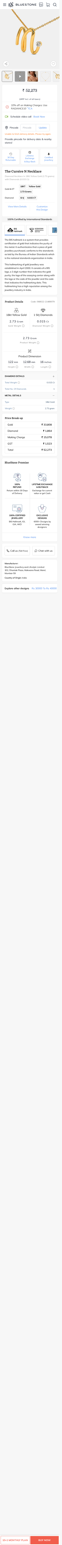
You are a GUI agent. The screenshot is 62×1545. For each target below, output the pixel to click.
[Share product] (6, 64)
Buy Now (44, 1540)
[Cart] (48, 5)
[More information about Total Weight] (19, 382)
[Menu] (5, 5)
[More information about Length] (49, 367)
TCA (29, 108)
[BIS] (15, 230)
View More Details (17, 206)
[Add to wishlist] (53, 64)
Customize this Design (42, 208)
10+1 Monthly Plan (15, 1540)
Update (43, 127)
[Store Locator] (41, 5)
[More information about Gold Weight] (23, 325)
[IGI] (36, 230)
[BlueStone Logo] (22, 4)
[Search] (55, 5)
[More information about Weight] (13, 408)
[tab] (7, 76)
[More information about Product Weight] (38, 342)
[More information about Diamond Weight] (52, 325)
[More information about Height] (17, 367)
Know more (29, 537)
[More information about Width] (32, 367)
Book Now (39, 116)
